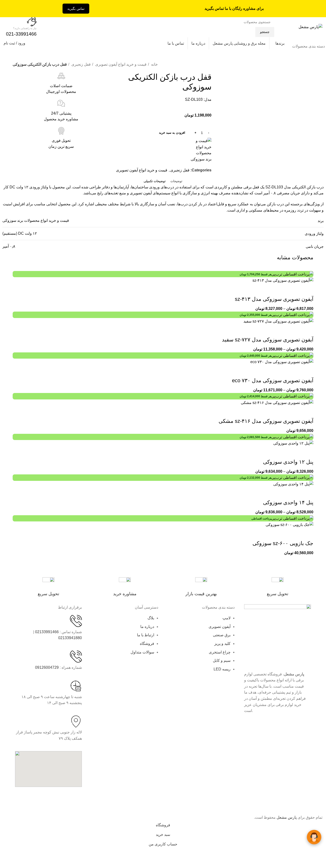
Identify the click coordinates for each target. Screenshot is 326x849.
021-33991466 (21, 34)
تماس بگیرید (75, 9)
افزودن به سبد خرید (172, 132)
